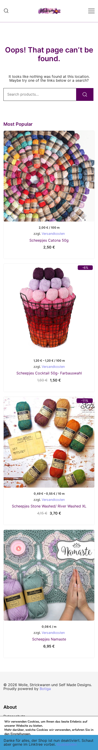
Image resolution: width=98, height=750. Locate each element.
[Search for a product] (6, 11)
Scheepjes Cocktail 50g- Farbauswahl (49, 373)
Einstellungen (20, 734)
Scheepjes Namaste (49, 639)
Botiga (45, 688)
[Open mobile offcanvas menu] (91, 11)
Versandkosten (53, 233)
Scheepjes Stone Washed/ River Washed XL (49, 506)
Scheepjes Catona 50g (49, 240)
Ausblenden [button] (67, 744)
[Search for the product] (84, 94)
